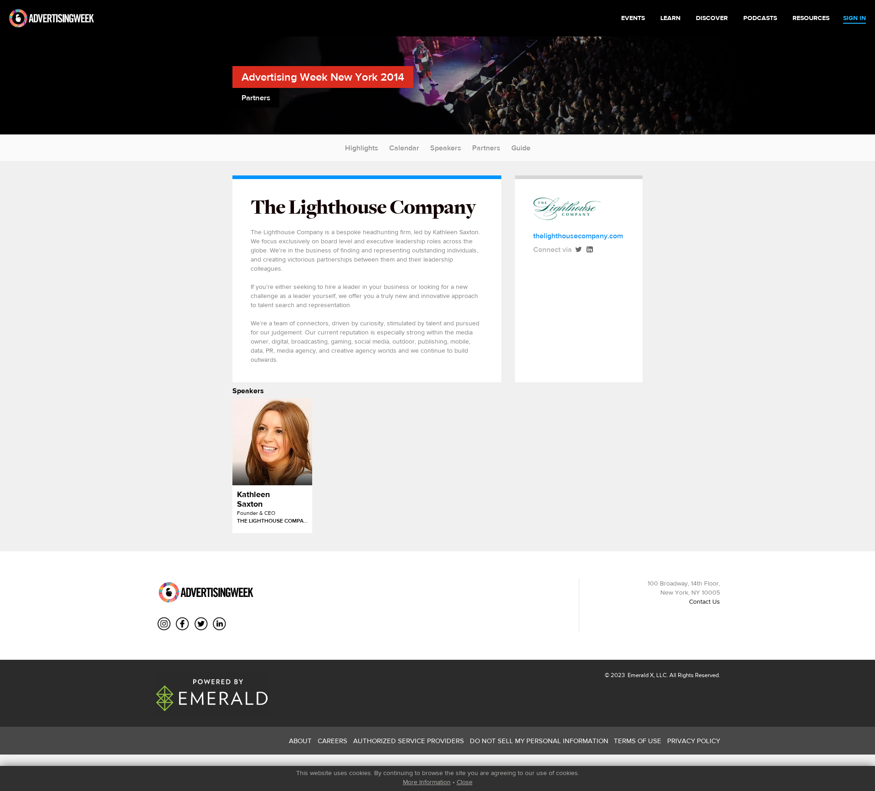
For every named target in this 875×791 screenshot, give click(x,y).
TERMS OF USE (637, 741)
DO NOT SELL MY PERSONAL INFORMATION (539, 741)
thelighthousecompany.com (578, 236)
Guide (520, 148)
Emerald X (640, 675)
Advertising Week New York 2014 (323, 77)
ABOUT (300, 741)
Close (465, 782)
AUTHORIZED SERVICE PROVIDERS (408, 741)
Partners (486, 148)
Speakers (445, 148)
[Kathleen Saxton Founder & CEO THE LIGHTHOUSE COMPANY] (272, 442)
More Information (427, 782)
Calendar (404, 148)
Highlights (361, 148)
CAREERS (332, 741)
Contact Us (704, 601)
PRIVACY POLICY (693, 741)
